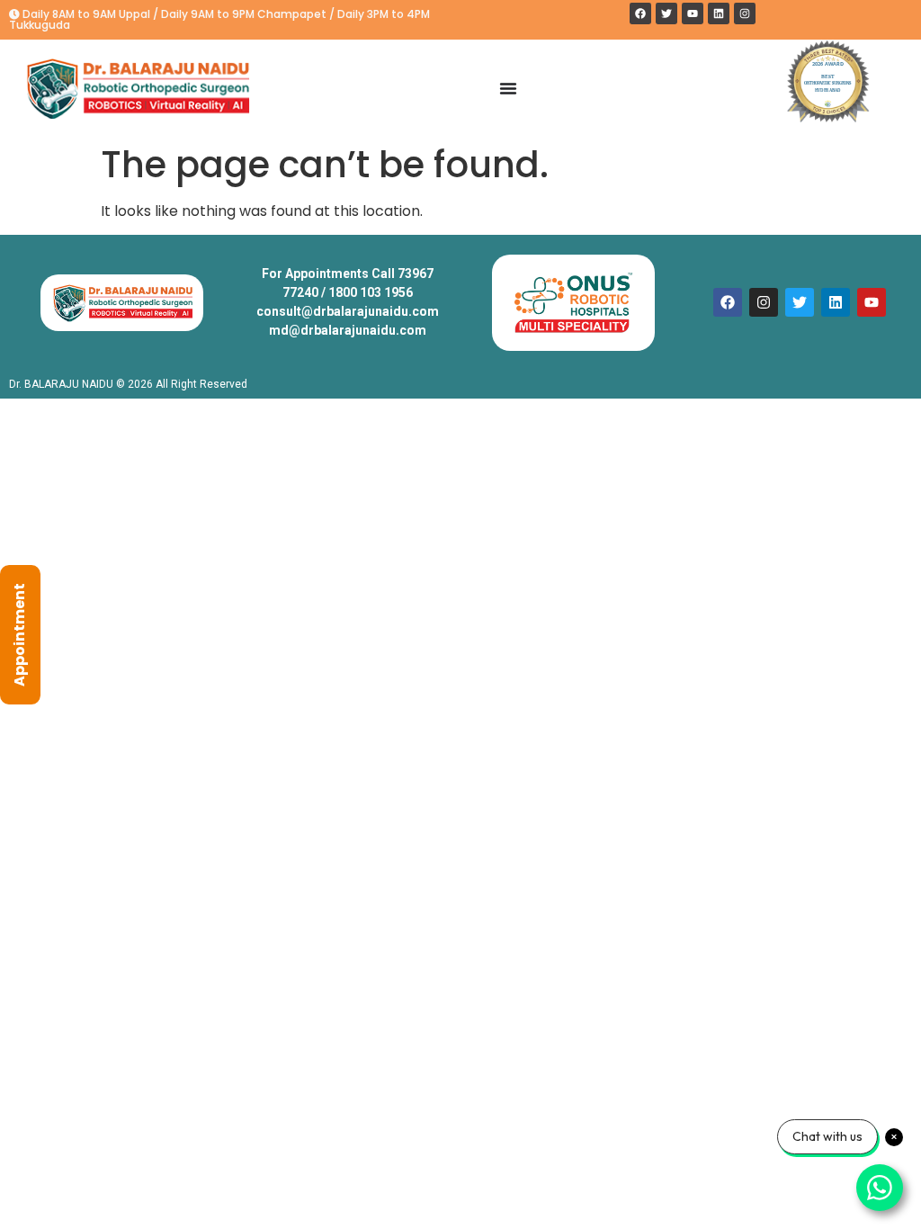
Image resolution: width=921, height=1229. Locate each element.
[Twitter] (666, 13)
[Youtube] (692, 13)
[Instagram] (745, 13)
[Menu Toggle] (508, 88)
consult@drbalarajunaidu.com (347, 311)
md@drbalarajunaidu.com (347, 330)
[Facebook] (640, 13)
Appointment (19, 634)
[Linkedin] (718, 13)
